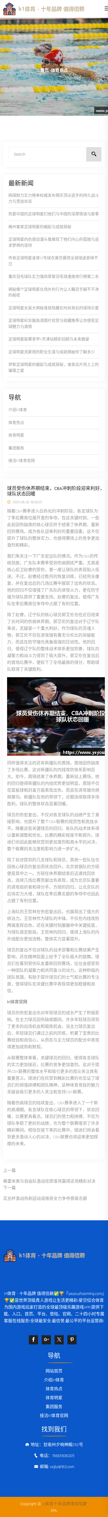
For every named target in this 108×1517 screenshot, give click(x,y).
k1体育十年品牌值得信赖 (64, 1504)
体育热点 (16, 422)
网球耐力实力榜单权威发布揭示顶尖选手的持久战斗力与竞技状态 (53, 198)
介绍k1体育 (17, 409)
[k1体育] (53, 9)
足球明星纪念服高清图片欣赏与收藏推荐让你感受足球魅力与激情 (53, 323)
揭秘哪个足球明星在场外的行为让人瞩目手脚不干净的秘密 (53, 292)
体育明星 (16, 435)
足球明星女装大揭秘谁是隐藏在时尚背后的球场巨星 (53, 308)
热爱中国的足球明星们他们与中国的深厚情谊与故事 (53, 214)
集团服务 (16, 448)
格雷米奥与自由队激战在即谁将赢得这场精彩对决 (49, 1181)
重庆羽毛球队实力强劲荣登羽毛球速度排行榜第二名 (53, 276)
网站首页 (54, 1371)
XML (54, 1510)
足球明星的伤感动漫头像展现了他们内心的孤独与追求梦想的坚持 (53, 242)
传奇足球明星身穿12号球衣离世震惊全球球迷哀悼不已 (53, 261)
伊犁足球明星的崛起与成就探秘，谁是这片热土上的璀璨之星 (53, 367)
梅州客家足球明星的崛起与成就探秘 (39, 226)
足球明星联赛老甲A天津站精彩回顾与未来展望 (48, 339)
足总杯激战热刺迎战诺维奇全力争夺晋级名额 (45, 1198)
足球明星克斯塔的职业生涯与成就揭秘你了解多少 (51, 352)
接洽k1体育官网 (21, 460)
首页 (44, 70)
